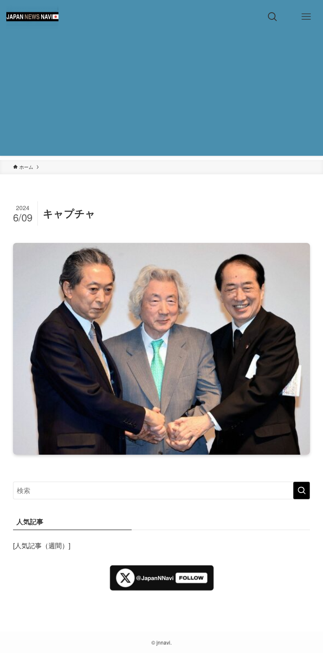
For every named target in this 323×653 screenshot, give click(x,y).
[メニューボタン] (306, 17)
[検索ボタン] (272, 17)
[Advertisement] (161, 97)
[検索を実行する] (301, 490)
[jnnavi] (32, 17)
